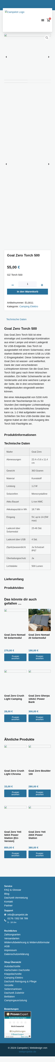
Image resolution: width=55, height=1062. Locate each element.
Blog (6, 893)
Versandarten (11, 938)
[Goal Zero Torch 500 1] (27, 57)
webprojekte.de (27, 1051)
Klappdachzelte (13, 973)
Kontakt (8, 901)
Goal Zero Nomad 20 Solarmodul (39, 636)
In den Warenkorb (27, 291)
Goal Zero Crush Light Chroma (14, 772)
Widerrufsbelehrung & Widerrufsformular (27, 942)
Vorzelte (8, 985)
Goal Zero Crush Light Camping (14, 697)
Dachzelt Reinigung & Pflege (20, 981)
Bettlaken (9, 996)
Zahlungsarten (12, 934)
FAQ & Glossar (12, 889)
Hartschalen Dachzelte (17, 970)
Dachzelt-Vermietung (16, 897)
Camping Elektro (28, 306)
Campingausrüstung (15, 1000)
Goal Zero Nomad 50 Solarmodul (14, 636)
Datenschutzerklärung (16, 954)
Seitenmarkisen (13, 989)
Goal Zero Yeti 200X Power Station (37, 834)
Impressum (10, 950)
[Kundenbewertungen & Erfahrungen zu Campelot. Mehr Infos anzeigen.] (17, 1037)
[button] (42, 20)
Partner (8, 905)
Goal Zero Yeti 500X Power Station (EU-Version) (12, 836)
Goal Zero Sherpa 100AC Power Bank (39, 698)
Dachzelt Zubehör (14, 992)
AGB (7, 946)
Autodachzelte (12, 966)
